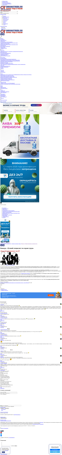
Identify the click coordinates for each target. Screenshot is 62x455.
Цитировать (2, 310)
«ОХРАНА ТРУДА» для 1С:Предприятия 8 (7, 83)
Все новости (2, 39)
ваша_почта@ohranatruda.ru (6, 3)
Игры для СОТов (3, 101)
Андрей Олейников (3, 363)
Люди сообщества (3, 92)
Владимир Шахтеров (3, 313)
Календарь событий (3, 26)
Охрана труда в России (4, 412)
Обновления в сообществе (4, 91)
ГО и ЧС (1, 67)
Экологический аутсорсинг (4, 80)
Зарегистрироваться (3, 454)
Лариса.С (1, 339)
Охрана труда (2, 41)
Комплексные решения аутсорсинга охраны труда (8, 77)
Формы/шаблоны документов (5, 55)
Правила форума (3, 87)
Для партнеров (2, 72)
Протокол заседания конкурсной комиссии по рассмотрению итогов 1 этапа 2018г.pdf (14, 282)
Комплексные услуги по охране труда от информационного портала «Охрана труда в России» (16, 74)
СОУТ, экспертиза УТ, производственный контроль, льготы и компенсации (12, 64)
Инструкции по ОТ (3, 52)
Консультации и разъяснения (5, 46)
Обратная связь (4, 1)
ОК (3, 452)
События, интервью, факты (4, 43)
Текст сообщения (3, 394)
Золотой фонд (5, 23)
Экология (2, 68)
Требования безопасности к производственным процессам (10, 60)
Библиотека (2, 50)
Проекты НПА (2, 47)
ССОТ (4, 24)
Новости (4, 16)
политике (6, 450)
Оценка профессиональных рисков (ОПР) (7, 76)
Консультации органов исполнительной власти (8, 59)
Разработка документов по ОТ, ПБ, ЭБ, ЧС (7, 79)
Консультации (5, 19)
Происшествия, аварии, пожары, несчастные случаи (9, 44)
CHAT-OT (2, 98)
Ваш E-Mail (2, 393)
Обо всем (3, 217)
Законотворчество (3, 40)
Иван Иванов (2, 370)
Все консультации (3, 58)
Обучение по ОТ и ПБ (4, 62)
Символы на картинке (4, 405)
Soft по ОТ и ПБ (3, 82)
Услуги (4, 21)
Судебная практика (5, 216)
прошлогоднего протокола (25, 273)
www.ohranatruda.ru (11, 437)
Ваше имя (2, 392)
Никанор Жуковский (3, 317)
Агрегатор (5, 20)
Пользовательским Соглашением (38, 424)
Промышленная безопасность (5, 66)
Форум (4, 22)
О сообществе (2, 90)
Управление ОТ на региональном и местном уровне (9, 42)
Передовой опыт (3, 45)
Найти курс (51, 295)
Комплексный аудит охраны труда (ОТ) (6, 75)
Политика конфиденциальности (5, 420)
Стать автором (4, 4)
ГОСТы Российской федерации (5, 53)
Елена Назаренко (3, 323)
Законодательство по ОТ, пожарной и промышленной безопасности (11, 51)
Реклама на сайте (3, 14)
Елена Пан (2, 304)
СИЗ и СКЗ (2, 65)
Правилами (41, 422)
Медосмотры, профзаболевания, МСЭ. (6, 63)
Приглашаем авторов (3, 88)
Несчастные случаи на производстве (6, 61)
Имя (1, 315)
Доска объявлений (3, 96)
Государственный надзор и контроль (8, 210)
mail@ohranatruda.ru (17, 414)
